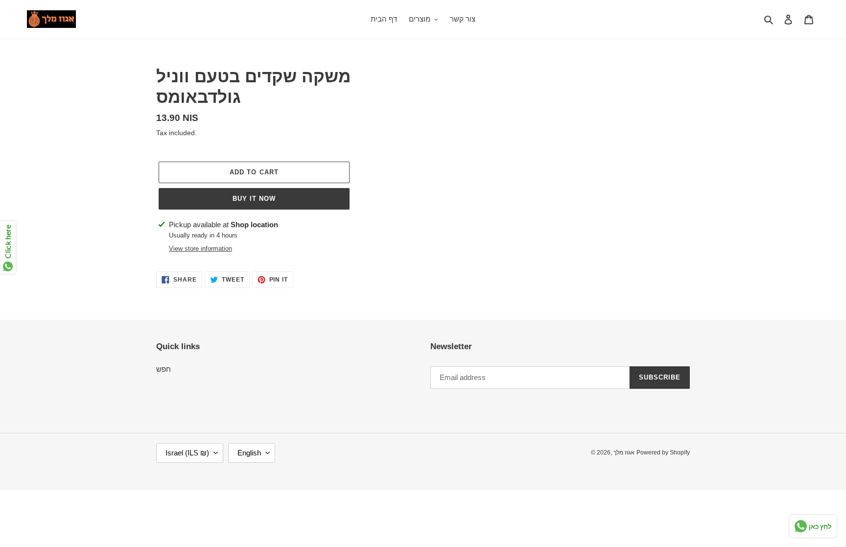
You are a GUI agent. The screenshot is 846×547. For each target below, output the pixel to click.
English (249, 453)
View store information (200, 248)
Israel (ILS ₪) (187, 453)
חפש (163, 369)
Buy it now (254, 198)
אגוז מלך (623, 452)
